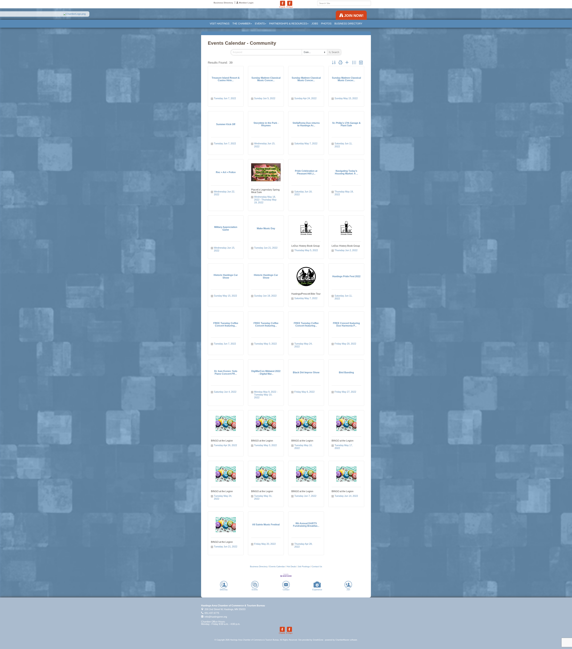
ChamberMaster (342, 640)
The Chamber (241, 23)
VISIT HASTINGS (219, 23)
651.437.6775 (211, 613)
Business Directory (348, 23)
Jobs (314, 23)
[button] (333, 62)
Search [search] (335, 52)
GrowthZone (318, 640)
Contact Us (317, 566)
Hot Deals (291, 566)
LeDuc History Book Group (305, 246)
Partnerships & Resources (288, 23)
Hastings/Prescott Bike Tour (306, 294)
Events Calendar (277, 566)
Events (260, 23)
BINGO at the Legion (222, 440)
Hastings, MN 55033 (225, 609)
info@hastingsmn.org (215, 616)
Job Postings (304, 566)
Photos (326, 23)
